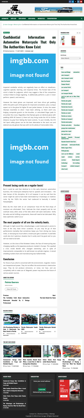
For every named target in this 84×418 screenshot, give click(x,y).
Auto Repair (22, 18)
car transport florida (66, 93)
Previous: (16, 299)
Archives (63, 55)
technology (64, 163)
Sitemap (52, 414)
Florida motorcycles (66, 122)
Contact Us (32, 414)
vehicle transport (74, 166)
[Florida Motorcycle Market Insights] (47, 319)
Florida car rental (66, 113)
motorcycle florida (74, 145)
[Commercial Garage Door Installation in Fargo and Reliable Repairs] (12, 351)
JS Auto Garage (7, 24)
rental (77, 154)
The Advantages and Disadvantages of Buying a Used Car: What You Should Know (73, 40)
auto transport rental (67, 78)
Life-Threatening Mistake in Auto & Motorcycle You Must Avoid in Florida (11, 329)
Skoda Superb (75, 160)
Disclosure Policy (43, 414)
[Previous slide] (77, 33)
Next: (48, 296)
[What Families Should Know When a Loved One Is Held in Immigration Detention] (32, 351)
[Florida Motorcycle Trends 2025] (29, 319)
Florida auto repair (66, 104)
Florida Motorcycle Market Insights (47, 328)
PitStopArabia (65, 151)
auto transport (65, 75)
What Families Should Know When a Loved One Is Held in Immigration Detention (32, 362)
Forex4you (76, 125)
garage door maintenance (68, 128)
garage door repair (66, 131)
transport (64, 166)
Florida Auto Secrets (66, 107)
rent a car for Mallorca (67, 154)
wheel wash (64, 169)
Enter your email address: (42, 386)
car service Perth (66, 87)
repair (63, 157)
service (77, 157)
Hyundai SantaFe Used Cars (68, 142)
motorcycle (64, 145)
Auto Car (13, 18)
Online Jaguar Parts (66, 148)
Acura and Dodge (65, 72)
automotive (76, 72)
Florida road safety (66, 125)
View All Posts (11, 289)
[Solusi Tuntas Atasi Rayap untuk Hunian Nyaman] (52, 351)
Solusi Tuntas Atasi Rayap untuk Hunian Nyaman (62, 40)
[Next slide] (80, 33)
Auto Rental (31, 18)
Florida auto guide (66, 101)
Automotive (5, 18)
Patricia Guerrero (12, 282)
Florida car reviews (66, 116)
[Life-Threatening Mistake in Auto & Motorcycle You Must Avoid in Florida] (11, 319)
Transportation (52, 18)
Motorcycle (41, 18)
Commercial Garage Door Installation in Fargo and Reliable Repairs (12, 362)
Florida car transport (66, 119)
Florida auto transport (67, 110)
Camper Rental (65, 84)
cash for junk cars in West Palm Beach (70, 97)
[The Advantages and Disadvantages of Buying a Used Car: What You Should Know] (72, 351)
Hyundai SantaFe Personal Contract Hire (70, 138)
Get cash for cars (65, 134)
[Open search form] (81, 18)
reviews (70, 157)
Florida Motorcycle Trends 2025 (29, 328)
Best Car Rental (65, 81)
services (63, 160)
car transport (64, 90)
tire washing (76, 163)
